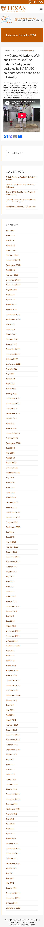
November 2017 (12, 562)
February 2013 (12, 784)
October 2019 (12, 468)
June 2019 (10, 483)
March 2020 (11, 463)
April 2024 (10, 300)
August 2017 (11, 572)
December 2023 (13, 315)
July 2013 (10, 760)
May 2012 (10, 829)
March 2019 (11, 497)
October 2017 (11, 567)
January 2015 (11, 675)
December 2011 (12, 849)
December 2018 (13, 512)
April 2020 (10, 458)
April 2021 (10, 423)
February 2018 (12, 547)
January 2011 (11, 888)
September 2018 (13, 527)
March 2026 (11, 250)
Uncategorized (29, 51)
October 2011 (11, 858)
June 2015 (10, 651)
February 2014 (12, 725)
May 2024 (10, 295)
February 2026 (12, 255)
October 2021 (11, 408)
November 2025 (13, 260)
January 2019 (11, 507)
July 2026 (10, 230)
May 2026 (10, 240)
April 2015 (10, 661)
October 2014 (11, 690)
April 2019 (10, 493)
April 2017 (10, 591)
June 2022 (10, 379)
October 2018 (12, 522)
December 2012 (12, 794)
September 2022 (13, 364)
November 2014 (12, 685)
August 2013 (11, 755)
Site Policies (32, 920)
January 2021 (11, 428)
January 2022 (11, 394)
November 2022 (13, 354)
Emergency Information (19, 920)
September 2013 (13, 750)
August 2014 (11, 700)
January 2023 (11, 344)
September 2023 (13, 319)
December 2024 (13, 280)
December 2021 (12, 399)
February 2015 (12, 671)
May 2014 (10, 710)
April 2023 (10, 329)
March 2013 (11, 779)
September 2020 (13, 443)
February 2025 (12, 275)
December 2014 (12, 680)
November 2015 (13, 636)
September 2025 (13, 265)
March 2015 (11, 666)
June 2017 (10, 582)
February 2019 (12, 502)
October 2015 (12, 641)
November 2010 (13, 898)
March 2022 (11, 389)
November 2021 (12, 404)
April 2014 (10, 715)
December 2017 (12, 557)
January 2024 (11, 310)
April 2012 (10, 834)
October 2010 (12, 903)
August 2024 (11, 290)
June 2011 (10, 878)
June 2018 (10, 537)
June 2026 (10, 235)
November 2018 (13, 517)
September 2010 (13, 908)
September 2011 (13, 863)
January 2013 (11, 789)
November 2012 (12, 799)
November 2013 (12, 740)
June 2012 (10, 824)
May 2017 (10, 586)
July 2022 (10, 374)
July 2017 (10, 577)
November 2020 (13, 433)
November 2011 (12, 853)
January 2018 (11, 552)
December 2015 (13, 631)
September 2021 (13, 413)
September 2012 (13, 809)
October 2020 (12, 438)
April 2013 (10, 774)
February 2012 (12, 844)
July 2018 (10, 532)
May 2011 (10, 883)
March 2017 (11, 596)
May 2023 (10, 324)
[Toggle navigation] (41, 9)
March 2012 (11, 839)
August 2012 (11, 814)
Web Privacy (21, 922)
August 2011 (11, 868)
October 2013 (11, 745)
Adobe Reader (31, 922)
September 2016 (13, 606)
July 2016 (10, 616)
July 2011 (9, 873)
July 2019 (10, 478)
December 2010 (13, 893)
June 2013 (10, 764)
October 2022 (12, 359)
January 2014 (11, 730)
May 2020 (10, 453)
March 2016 (11, 626)
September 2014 (13, 695)
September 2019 (13, 473)
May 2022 (10, 384)
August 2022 (11, 369)
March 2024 (11, 305)
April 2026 (10, 245)
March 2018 (11, 542)
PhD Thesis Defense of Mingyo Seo (20, 207)
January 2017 (11, 601)
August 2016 (11, 611)
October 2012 (11, 804)
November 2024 (13, 285)
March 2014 (11, 720)
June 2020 (10, 448)
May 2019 (10, 488)
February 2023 (12, 339)
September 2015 (13, 646)
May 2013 (10, 769)
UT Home (7, 920)
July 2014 (10, 705)
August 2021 (11, 418)
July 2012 (10, 819)
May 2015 (10, 656)
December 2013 (12, 735)
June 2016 (10, 621)
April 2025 (10, 270)
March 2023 (11, 334)
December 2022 (13, 349)
